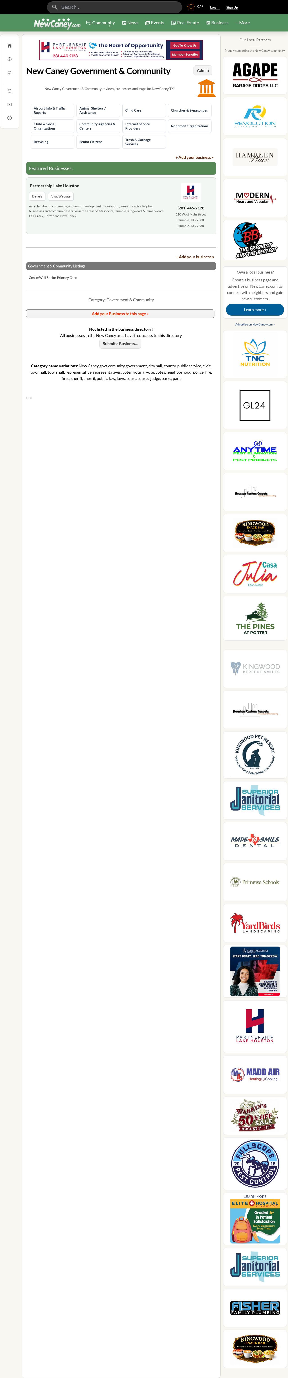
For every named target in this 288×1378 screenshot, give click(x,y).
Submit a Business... (120, 343)
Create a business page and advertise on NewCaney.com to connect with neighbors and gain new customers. (255, 291)
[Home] (9, 46)
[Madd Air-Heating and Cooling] (255, 1076)
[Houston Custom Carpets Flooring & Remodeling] (255, 493)
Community (103, 24)
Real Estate (188, 22)
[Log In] (9, 59)
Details (37, 196)
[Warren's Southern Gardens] (255, 1117)
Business (220, 22)
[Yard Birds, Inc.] (255, 924)
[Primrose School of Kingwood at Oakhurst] (255, 883)
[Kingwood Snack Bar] (255, 534)
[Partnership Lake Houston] (191, 193)
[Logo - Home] (57, 23)
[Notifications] (9, 91)
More (244, 22)
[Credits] (9, 118)
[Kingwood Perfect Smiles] (255, 670)
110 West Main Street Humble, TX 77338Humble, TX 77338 (191, 219)
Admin (203, 70)
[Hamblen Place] (255, 158)
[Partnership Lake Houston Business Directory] (121, 50)
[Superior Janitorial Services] (255, 801)
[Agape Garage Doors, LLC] (255, 76)
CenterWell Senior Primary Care (53, 278)
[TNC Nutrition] (255, 355)
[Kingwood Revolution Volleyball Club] (255, 117)
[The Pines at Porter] (255, 619)
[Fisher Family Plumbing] (255, 1309)
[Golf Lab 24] (255, 406)
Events (157, 22)
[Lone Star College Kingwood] (255, 972)
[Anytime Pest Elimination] (255, 452)
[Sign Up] (9, 73)
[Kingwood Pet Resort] (255, 756)
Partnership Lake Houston (54, 185)
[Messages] (9, 104)
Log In (215, 7)
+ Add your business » (195, 157)
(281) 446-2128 (191, 208)
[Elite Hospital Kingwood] (255, 1220)
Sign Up (232, 7)
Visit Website (60, 196)
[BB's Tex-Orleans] (255, 241)
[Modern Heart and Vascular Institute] (255, 199)
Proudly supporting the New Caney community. (255, 50)
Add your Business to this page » (120, 313)
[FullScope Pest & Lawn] (255, 1165)
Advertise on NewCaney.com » (255, 324)
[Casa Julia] (255, 575)
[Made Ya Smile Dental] (255, 842)
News (132, 22)
